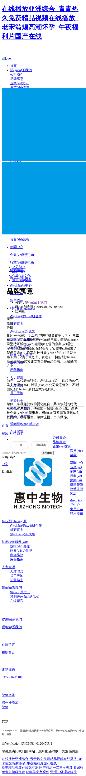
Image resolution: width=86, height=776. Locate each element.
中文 (20, 444)
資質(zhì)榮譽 (19, 87)
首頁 (13, 65)
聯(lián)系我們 (12, 588)
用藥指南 (16, 370)
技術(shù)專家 (20, 546)
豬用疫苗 (76, 513)
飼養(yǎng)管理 (21, 550)
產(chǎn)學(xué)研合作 (26, 316)
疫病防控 (16, 555)
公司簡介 (16, 74)
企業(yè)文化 (19, 83)
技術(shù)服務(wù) (15, 542)
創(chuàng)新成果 (22, 331)
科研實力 (16, 324)
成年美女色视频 (37, 772)
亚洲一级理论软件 (63, 772)
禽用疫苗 (76, 509)
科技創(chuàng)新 (14, 521)
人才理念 (16, 571)
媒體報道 (76, 484)
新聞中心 (16, 247)
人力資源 (16, 377)
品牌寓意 (16, 79)
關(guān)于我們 (21, 70)
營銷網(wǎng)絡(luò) (24, 424)
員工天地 (16, 393)
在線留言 (16, 601)
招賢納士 (16, 400)
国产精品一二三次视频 (56, 767)
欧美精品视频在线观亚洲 (20, 767)
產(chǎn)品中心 (21, 285)
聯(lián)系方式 (20, 592)
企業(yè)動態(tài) (22, 254)
